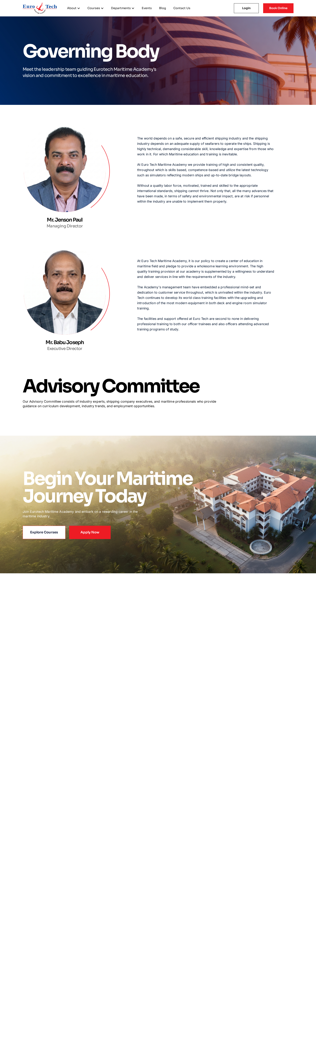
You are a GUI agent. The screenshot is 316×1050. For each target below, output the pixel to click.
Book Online (278, 8)
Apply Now (89, 532)
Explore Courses (44, 532)
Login (246, 8)
